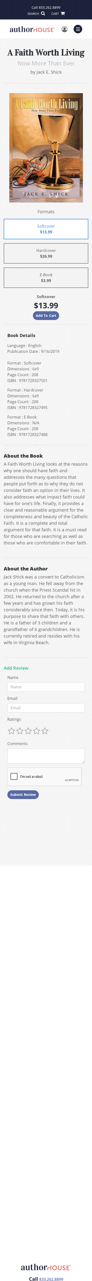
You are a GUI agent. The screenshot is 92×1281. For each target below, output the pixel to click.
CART (55, 13)
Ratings (14, 719)
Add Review (16, 668)
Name (12, 677)
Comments (17, 743)
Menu (79, 28)
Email (12, 698)
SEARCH (33, 13)
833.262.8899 (49, 7)
